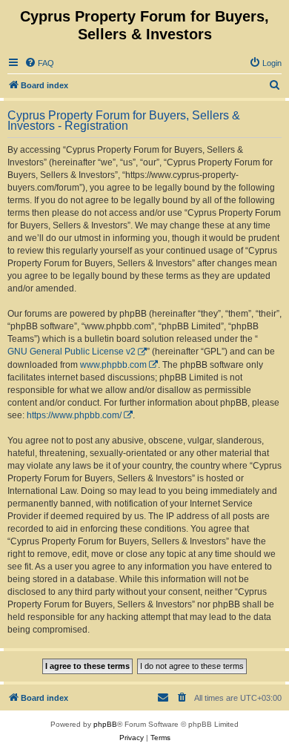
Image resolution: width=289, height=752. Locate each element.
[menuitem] (39, 63)
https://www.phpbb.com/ (74, 415)
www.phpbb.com (113, 365)
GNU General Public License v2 (71, 351)
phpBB (105, 724)
